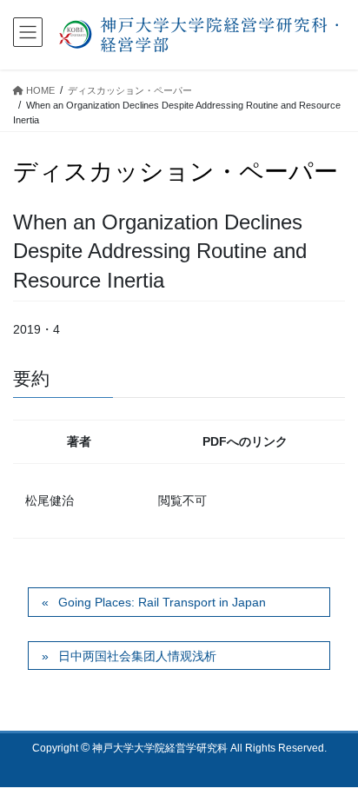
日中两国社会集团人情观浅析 (137, 656)
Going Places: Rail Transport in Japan (162, 602)
